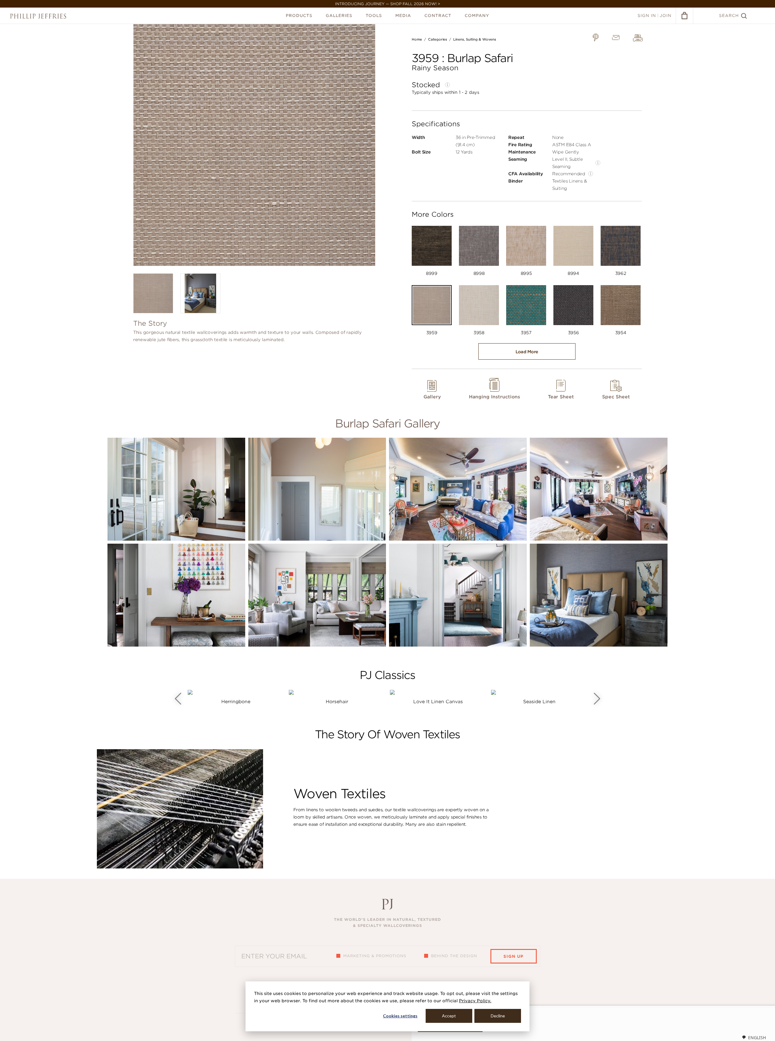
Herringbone (235, 701)
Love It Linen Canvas (438, 701)
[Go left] (178, 698)
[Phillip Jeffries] (38, 16)
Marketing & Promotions (374, 956)
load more (527, 351)
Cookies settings (400, 1015)
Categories (437, 39)
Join (665, 15)
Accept (449, 1015)
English (757, 1037)
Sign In (647, 15)
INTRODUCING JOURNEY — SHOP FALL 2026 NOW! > (387, 4)
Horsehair (337, 701)
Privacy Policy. (475, 1000)
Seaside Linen (539, 701)
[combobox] (754, 1037)
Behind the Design (454, 956)
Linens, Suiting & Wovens (474, 39)
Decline (498, 1015)
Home (417, 39)
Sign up (513, 956)
